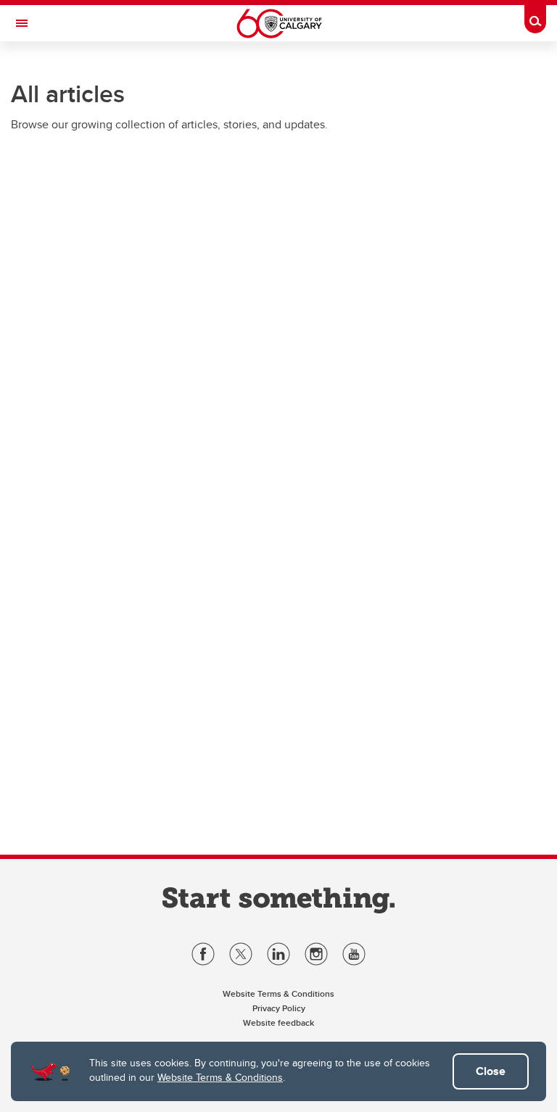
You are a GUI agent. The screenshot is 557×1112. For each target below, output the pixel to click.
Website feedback (278, 1022)
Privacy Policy (278, 1008)
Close (491, 1071)
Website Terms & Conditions (220, 1077)
